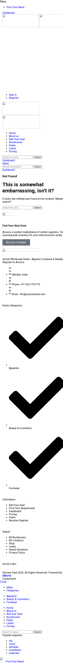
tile (10, 640)
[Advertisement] (31, 59)
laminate (13, 647)
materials (14, 653)
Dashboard (8, 12)
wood (12, 643)
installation (15, 650)
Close (3, 581)
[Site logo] (20, 26)
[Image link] (20, 250)
